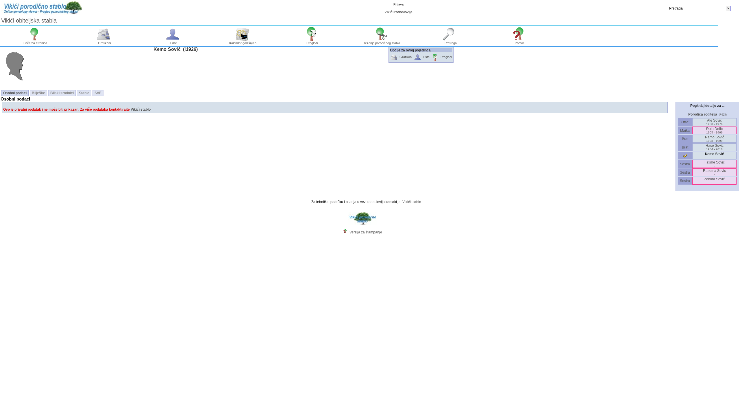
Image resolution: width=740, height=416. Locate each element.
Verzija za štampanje (365, 232)
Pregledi (312, 43)
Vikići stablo (141, 109)
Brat (685, 139)
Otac (684, 122)
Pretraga (451, 43)
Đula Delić (714, 130)
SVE (98, 93)
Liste (173, 43)
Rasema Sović (714, 172)
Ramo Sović (714, 138)
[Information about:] (346, 232)
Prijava (398, 4)
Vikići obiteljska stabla (29, 20)
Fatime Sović (714, 164)
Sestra (685, 164)
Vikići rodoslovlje (398, 12)
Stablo (84, 93)
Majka (685, 131)
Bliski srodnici (62, 93)
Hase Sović (715, 147)
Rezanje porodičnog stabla (381, 43)
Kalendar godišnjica (242, 43)
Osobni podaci (15, 93)
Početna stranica (35, 43)
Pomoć (520, 43)
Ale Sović (714, 122)
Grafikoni (104, 43)
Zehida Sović (714, 180)
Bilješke (38, 93)
